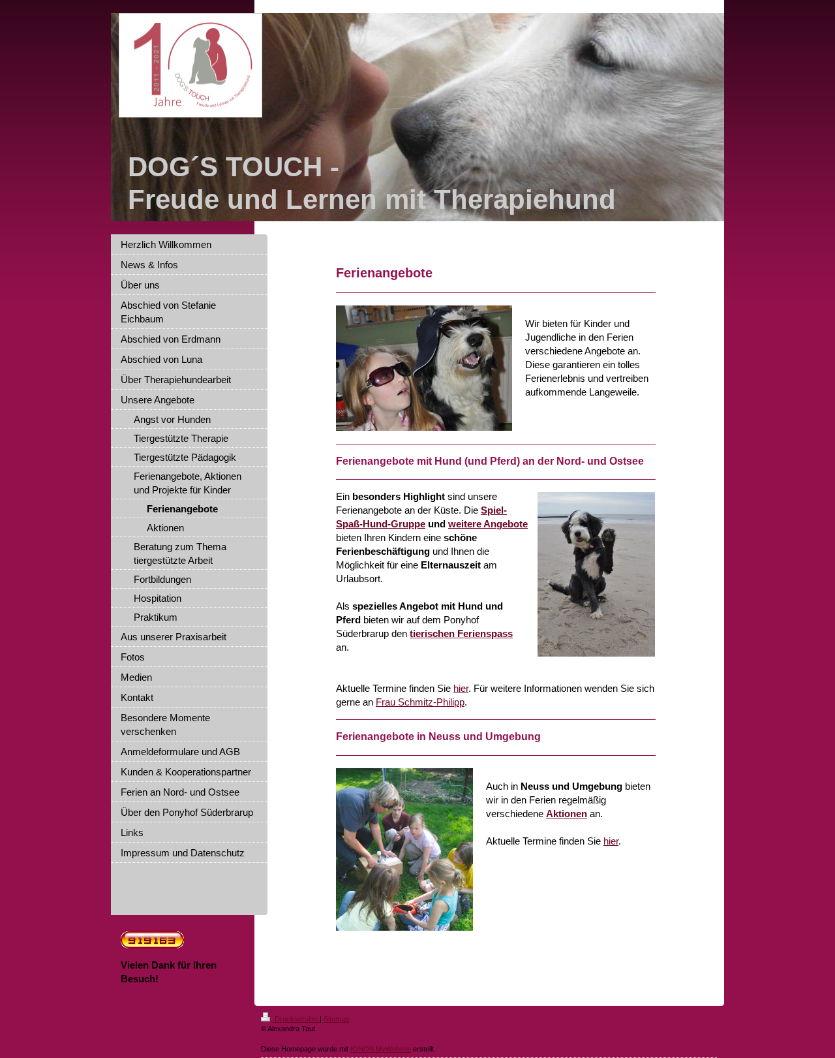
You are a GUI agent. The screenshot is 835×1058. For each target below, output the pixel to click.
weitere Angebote (488, 523)
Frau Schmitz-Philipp (420, 702)
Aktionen (566, 813)
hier (460, 688)
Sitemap (336, 1019)
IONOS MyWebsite (380, 1049)
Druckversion (296, 1019)
